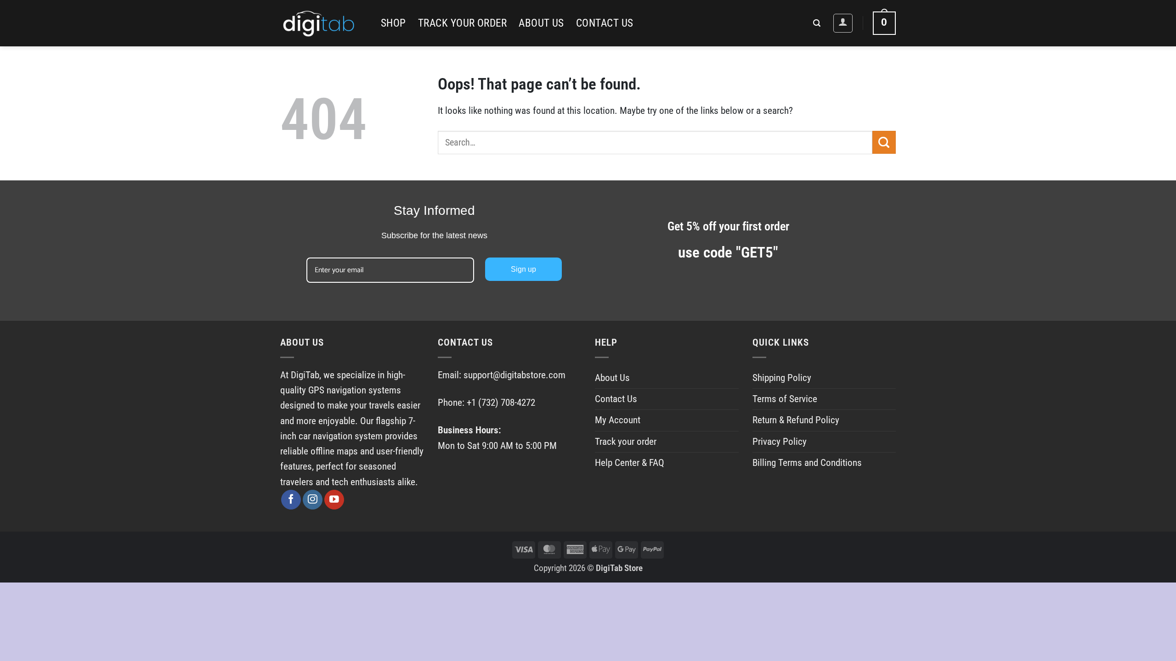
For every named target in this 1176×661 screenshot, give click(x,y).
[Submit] (884, 142)
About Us (541, 23)
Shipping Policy (781, 377)
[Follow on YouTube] (334, 500)
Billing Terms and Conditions (807, 462)
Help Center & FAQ (629, 462)
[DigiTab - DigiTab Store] (323, 23)
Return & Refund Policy (795, 420)
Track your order (462, 23)
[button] (816, 23)
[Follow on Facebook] (291, 500)
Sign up (523, 269)
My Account (617, 420)
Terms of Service (784, 398)
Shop (393, 23)
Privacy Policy (779, 441)
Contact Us (604, 23)
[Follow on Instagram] (312, 500)
